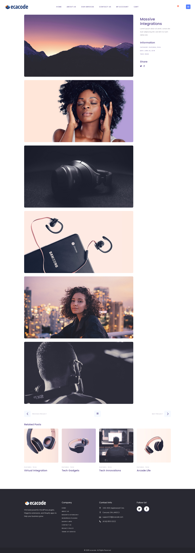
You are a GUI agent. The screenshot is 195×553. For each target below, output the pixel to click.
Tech (159, 47)
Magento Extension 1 (70, 515)
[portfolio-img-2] (78, 111)
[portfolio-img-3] (78, 177)
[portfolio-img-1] (78, 46)
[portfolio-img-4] (78, 242)
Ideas (147, 54)
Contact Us (66, 525)
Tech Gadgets (70, 470)
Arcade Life (144, 470)
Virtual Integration (35, 470)
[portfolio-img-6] (78, 373)
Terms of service (69, 532)
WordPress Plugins (69, 518)
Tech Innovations (110, 470)
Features (152, 47)
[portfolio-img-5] (78, 307)
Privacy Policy (68, 528)
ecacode (93, 550)
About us (65, 511)
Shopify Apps (67, 521)
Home (64, 508)
